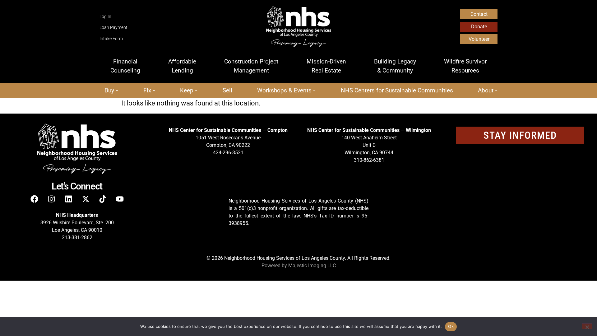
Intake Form (111, 38)
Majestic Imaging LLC (312, 265)
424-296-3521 (228, 153)
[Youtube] (119, 199)
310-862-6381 (369, 160)
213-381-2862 (77, 237)
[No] (587, 326)
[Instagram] (51, 199)
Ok (451, 326)
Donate (479, 27)
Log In (105, 16)
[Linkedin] (68, 199)
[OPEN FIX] (154, 90)
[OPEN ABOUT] (496, 90)
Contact (479, 14)
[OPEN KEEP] (196, 90)
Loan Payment (113, 27)
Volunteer (479, 39)
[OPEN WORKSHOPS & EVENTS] (314, 90)
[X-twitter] (85, 199)
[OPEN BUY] (117, 90)
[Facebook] (34, 199)
